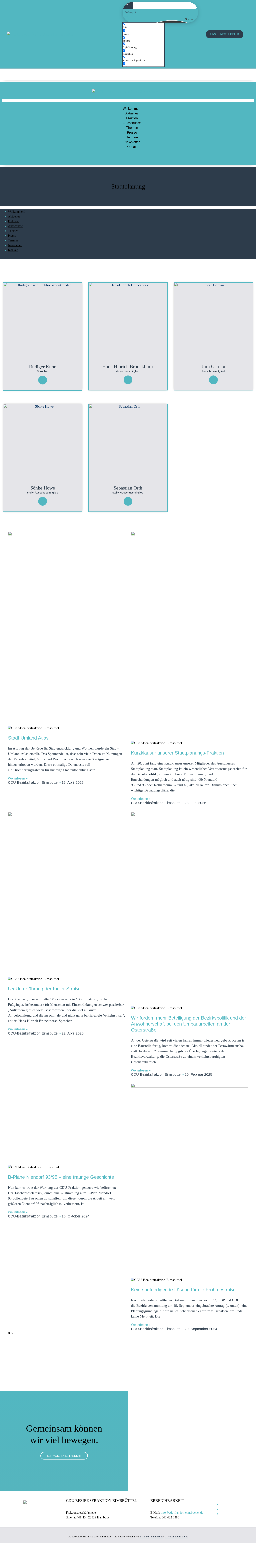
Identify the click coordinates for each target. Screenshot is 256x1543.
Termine (132, 137)
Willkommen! (132, 108)
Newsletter (132, 142)
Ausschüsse (132, 123)
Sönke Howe (42, 488)
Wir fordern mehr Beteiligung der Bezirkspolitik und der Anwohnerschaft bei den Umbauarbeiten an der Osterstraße (188, 1024)
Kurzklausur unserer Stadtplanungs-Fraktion (177, 753)
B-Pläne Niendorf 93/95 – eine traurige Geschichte (61, 1177)
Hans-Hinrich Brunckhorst (128, 366)
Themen (132, 127)
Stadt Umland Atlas (28, 738)
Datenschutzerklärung (176, 1536)
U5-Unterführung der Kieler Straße (44, 988)
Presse (132, 132)
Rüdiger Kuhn (42, 366)
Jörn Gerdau (213, 366)
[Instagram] (228, 74)
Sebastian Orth (128, 488)
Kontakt (132, 147)
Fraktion (132, 118)
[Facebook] (241, 74)
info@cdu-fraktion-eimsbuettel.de (182, 1512)
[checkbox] (143, 26)
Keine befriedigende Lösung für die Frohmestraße (183, 1289)
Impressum (157, 1536)
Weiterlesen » (18, 778)
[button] (128, 100)
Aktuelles (132, 113)
